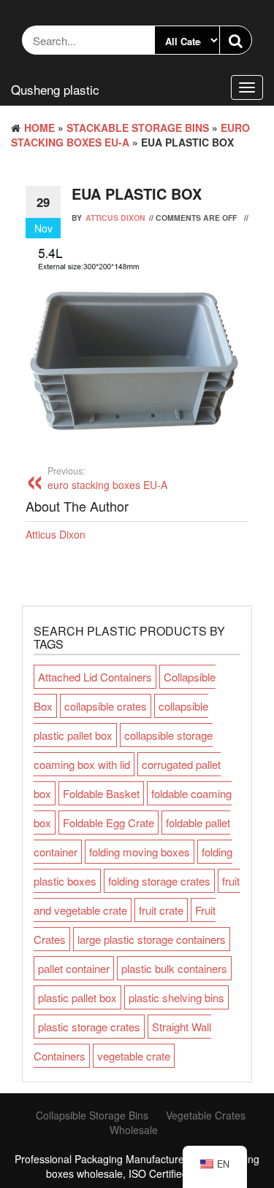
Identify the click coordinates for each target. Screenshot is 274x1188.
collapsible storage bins (92, 1115)
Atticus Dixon (115, 217)
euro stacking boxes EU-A (107, 478)
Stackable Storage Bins (137, 127)
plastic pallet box (77, 997)
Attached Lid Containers (95, 676)
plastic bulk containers (174, 968)
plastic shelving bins (176, 997)
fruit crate (161, 910)
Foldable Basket (101, 793)
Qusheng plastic (55, 89)
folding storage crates (159, 880)
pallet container (74, 968)
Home (39, 127)
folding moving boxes (139, 851)
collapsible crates (105, 706)
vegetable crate (133, 1055)
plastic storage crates (89, 1026)
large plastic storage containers (151, 939)
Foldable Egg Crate (108, 822)
